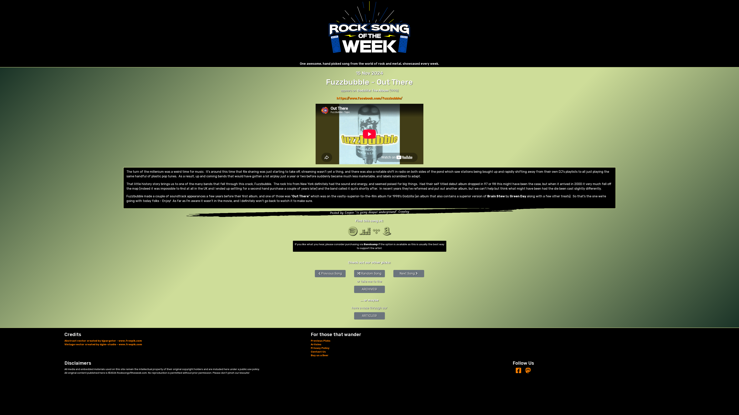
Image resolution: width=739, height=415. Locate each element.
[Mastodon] (528, 370)
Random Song (370, 273)
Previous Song (331, 273)
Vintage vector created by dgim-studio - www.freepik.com (103, 344)
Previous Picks (320, 340)
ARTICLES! (369, 316)
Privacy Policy (320, 348)
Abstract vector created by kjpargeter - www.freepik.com (103, 340)
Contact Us (318, 351)
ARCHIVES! (369, 289)
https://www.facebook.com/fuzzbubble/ (369, 98)
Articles (316, 344)
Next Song (408, 273)
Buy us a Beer (320, 355)
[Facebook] (518, 370)
